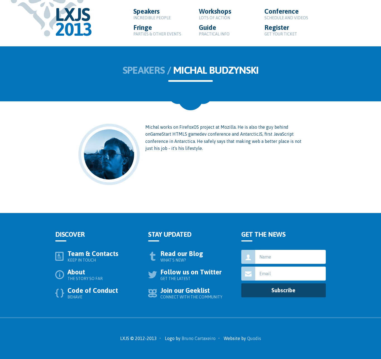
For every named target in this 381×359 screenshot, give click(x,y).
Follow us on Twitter (191, 274)
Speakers (152, 14)
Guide (214, 30)
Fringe (157, 30)
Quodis (254, 338)
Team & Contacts (93, 256)
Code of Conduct (93, 293)
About (85, 274)
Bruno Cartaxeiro (199, 338)
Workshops (215, 14)
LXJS (73, 22)
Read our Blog (182, 256)
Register (280, 30)
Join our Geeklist (191, 293)
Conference (286, 14)
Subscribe (283, 290)
